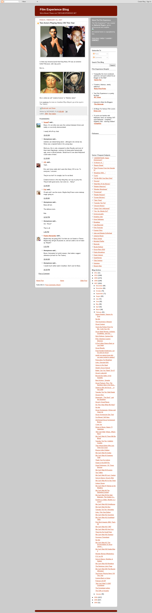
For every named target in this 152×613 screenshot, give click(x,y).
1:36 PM (46, 232)
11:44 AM (47, 186)
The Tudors (52, 114)
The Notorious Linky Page (103, 566)
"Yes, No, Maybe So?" (101, 211)
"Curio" (96, 175)
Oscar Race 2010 (99, 249)
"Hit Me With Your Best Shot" (103, 178)
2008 (96, 281)
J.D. (45, 162)
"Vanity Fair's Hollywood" (102, 208)
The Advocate (98, 104)
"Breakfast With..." (100, 173)
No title (97, 319)
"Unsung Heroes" (99, 206)
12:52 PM (47, 217)
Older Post (83, 280)
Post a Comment (44, 273)
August (98, 296)
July (97, 299)
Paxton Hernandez (50, 236)
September (99, 293)
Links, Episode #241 (102, 362)
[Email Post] (66, 111)
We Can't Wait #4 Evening (103, 470)
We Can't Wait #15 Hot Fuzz (104, 529)
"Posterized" (98, 192)
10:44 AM (47, 259)
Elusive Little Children (102, 450)
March (98, 309)
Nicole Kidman (98, 247)
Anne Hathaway (99, 219)
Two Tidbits (99, 472)
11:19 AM (47, 158)
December (99, 286)
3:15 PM (46, 246)
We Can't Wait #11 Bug (102, 507)
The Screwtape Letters (102, 588)
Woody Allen (98, 266)
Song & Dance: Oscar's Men (104, 478)
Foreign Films (98, 230)
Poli (45, 189)
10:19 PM (47, 270)
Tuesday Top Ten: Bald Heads (105, 392)
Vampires (97, 263)
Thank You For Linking (102, 460)
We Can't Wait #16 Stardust (104, 534)
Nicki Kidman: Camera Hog (104, 336)
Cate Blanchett (98, 225)
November (99, 288)
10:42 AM (47, 135)
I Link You (98, 424)
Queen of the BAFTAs (102, 463)
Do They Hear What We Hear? (105, 405)
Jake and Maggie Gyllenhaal (103, 233)
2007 (96, 283)
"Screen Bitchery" (99, 197)
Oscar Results (100, 348)
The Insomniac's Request (103, 322)
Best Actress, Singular (102, 380)
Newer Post (40, 280)
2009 (96, 278)
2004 (96, 602)
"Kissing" (97, 181)
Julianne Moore (98, 236)
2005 (96, 600)
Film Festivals (98, 227)
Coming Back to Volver (102, 578)
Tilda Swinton (98, 260)
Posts (96, 54)
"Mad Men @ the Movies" (102, 184)
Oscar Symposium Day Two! (104, 414)
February (99, 312)
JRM (46, 114)
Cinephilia (97, 123)
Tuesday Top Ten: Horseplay (104, 509)
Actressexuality (99, 214)
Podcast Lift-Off (100, 581)
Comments (98, 57)
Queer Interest (98, 255)
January (98, 594)
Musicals (96, 244)
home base (95, 38)
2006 (96, 597)
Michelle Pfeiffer (99, 241)
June (97, 301)
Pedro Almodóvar (99, 252)
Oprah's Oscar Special (102, 368)
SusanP (46, 122)
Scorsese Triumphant (102, 537)
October (98, 291)
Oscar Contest (100, 324)
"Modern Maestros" (100, 186)
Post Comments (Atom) (53, 285)
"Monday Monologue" (100, 189)
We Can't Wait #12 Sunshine (104, 515)
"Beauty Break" (99, 165)
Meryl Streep (98, 238)
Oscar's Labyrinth (101, 373)
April (97, 307)
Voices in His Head (101, 365)
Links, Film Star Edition (103, 512)
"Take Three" (98, 200)
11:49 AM (47, 198)
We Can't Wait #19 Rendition (104, 563)
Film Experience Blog (54, 9)
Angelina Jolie (98, 217)
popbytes (46, 102)
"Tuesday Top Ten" (100, 203)
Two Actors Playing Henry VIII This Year (57, 23)
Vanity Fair (97, 80)
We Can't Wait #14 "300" (103, 527)
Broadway (97, 222)
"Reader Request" (99, 195)
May (97, 304)
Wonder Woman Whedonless (104, 554)
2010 (96, 275)
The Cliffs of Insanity (102, 591)
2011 (96, 273)
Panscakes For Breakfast (103, 360)
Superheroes (98, 258)
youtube (108, 38)
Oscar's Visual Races (102, 402)
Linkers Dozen (100, 483)
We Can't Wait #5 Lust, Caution (105, 475)
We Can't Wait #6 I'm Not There (105, 480)
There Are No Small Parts (103, 532)
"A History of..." (99, 162)
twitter (102, 38)
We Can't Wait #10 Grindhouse (105, 504)
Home (62, 280)
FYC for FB (99, 556)
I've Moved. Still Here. (102, 417)
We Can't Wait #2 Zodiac (103, 453)
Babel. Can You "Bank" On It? (105, 370)
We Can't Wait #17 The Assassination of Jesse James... (103, 544)
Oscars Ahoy (99, 395)
